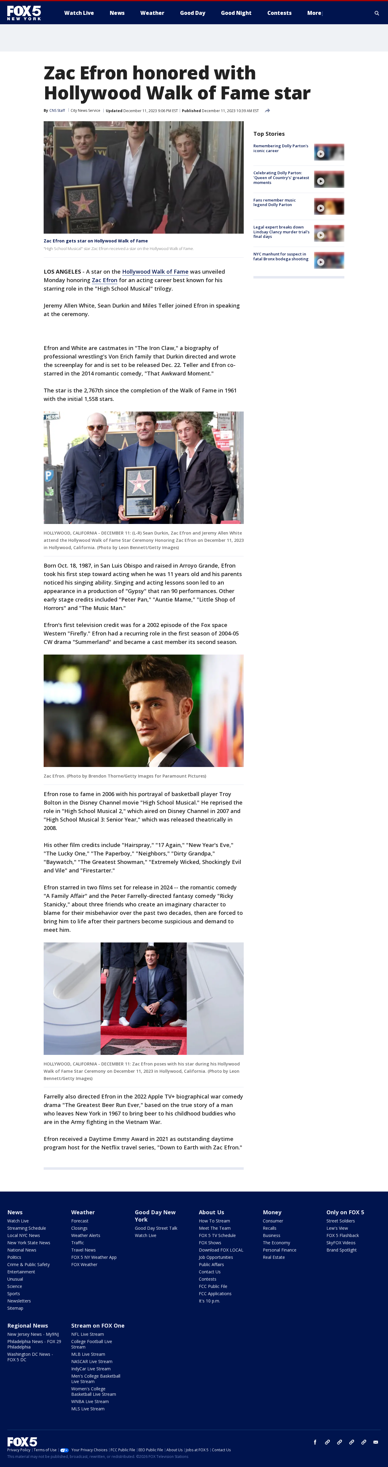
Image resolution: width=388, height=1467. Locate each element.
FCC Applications (215, 1293)
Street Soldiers (340, 1221)
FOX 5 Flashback (342, 1235)
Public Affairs (211, 1264)
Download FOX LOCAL (221, 1250)
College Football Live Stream (91, 1344)
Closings (79, 1228)
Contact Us (210, 1272)
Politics (14, 1257)
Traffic (77, 1242)
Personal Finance (279, 1250)
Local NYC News (23, 1235)
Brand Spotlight (341, 1250)
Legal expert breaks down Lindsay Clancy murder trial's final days (281, 231)
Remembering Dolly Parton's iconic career (280, 148)
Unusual (15, 1279)
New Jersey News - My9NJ (33, 1334)
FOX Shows (210, 1242)
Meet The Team (215, 1228)
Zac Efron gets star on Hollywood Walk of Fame (96, 241)
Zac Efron (104, 280)
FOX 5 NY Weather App (94, 1257)
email (376, 1442)
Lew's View (337, 1228)
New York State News (28, 1242)
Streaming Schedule (26, 1228)
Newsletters (19, 1301)
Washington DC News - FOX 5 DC (30, 1356)
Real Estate (274, 1257)
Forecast (80, 1221)
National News (21, 1250)
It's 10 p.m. (209, 1301)
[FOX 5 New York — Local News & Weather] (27, 13)
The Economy (276, 1242)
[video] (329, 152)
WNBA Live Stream (90, 1401)
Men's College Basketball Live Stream (95, 1378)
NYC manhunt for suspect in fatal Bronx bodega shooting (281, 256)
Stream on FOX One (98, 1325)
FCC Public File (213, 1286)
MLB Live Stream (88, 1354)
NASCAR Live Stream (91, 1361)
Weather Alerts (85, 1235)
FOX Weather (84, 1264)
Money (272, 1212)
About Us (211, 1212)
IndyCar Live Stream (91, 1369)
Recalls (269, 1228)
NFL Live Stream (87, 1334)
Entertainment (21, 1272)
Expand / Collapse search (377, 13)
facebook (315, 1442)
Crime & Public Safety (28, 1264)
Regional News (27, 1325)
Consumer (273, 1221)
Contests (207, 1279)
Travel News (83, 1250)
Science (14, 1286)
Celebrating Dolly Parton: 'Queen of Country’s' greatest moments (281, 177)
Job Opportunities (216, 1257)
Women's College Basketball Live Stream (93, 1391)
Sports (13, 1293)
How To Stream (214, 1221)
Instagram (327, 1442)
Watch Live (18, 1221)
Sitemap (15, 1308)
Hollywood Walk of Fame (155, 271)
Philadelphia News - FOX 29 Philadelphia (34, 1344)
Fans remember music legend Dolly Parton (274, 202)
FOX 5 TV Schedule (217, 1235)
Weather (83, 1212)
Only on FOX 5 (345, 1212)
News (14, 1212)
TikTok (339, 1442)
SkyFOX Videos (341, 1242)
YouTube (351, 1442)
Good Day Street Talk (156, 1228)
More (314, 12)
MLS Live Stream (88, 1409)
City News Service (85, 110)
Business (271, 1235)
